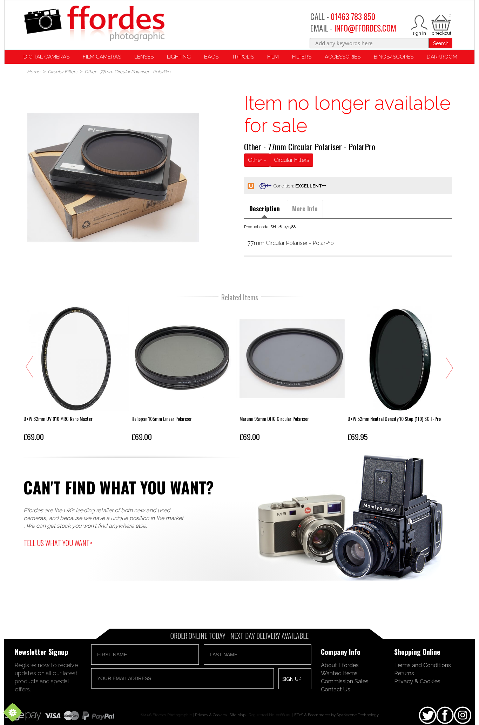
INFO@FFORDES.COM (365, 28)
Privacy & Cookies (417, 681)
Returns (404, 673)
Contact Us (335, 689)
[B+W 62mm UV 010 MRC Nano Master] (76, 375)
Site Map (237, 714)
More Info (305, 208)
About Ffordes (340, 665)
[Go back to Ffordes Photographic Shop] (94, 24)
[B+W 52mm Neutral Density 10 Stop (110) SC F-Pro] (400, 375)
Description (264, 208)
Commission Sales (345, 681)
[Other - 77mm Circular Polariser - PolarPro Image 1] (113, 178)
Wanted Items (339, 673)
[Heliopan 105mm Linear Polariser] (184, 375)
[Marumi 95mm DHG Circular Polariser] (292, 375)
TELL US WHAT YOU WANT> (57, 543)
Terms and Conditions (422, 665)
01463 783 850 (353, 16)
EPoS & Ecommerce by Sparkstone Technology (336, 714)
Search (440, 43)
